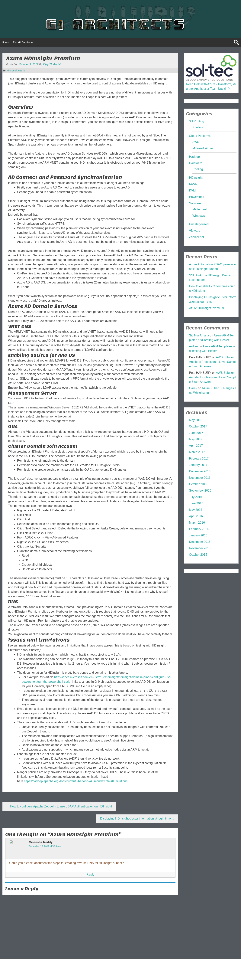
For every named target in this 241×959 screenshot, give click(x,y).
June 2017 (196, 432)
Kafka (193, 184)
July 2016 (195, 497)
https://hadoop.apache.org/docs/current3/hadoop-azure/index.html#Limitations (75, 781)
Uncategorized (199, 224)
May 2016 (195, 509)
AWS (195, 141)
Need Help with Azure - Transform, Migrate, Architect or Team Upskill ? (211, 86)
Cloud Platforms (199, 135)
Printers (197, 127)
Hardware (195, 163)
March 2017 (197, 452)
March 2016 (197, 522)
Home (5, 42)
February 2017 (199, 458)
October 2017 (198, 426)
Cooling (197, 169)
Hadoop (194, 156)
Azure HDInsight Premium (206, 308)
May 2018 (195, 420)
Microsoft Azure (16, 70)
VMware (194, 230)
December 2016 (199, 471)
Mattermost (199, 209)
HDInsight (195, 177)
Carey (193, 388)
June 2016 (196, 503)
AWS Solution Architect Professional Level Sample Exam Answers (212, 362)
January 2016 (198, 535)
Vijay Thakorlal (51, 64)
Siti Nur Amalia (199, 335)
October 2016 (198, 484)
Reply (90, 874)
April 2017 (196, 445)
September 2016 (200, 490)
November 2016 (199, 477)
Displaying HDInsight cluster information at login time (137, 818)
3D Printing (196, 121)
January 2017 (198, 464)
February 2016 (199, 529)
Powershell (196, 196)
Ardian (193, 346)
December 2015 (199, 541)
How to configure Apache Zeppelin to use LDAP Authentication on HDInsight (59, 806)
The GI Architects (23, 42)
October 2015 (198, 554)
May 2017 (195, 439)
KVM (192, 190)
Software (195, 203)
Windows (198, 215)
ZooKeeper (196, 237)
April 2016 (196, 516)
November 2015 (199, 548)
